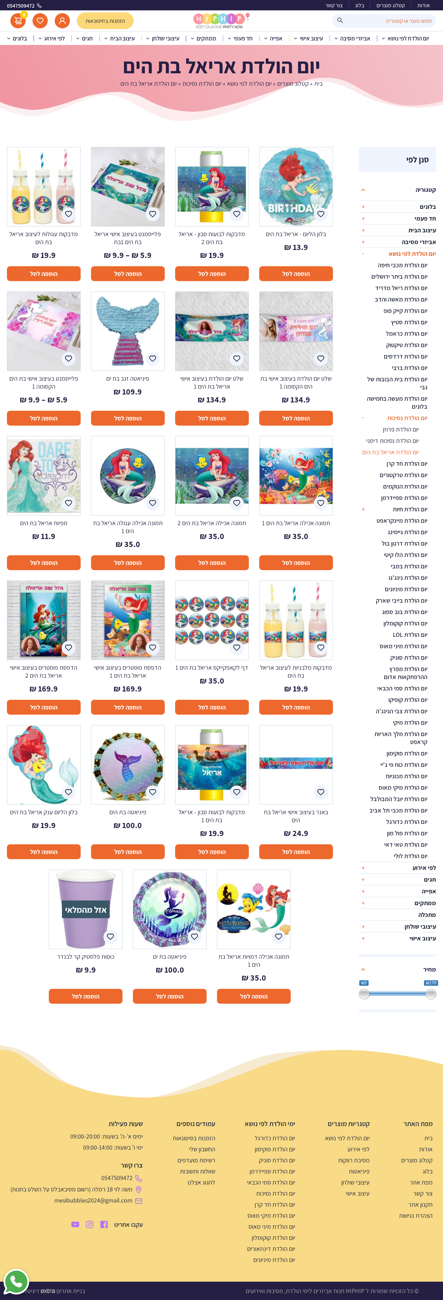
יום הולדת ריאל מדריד (401, 288)
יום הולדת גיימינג (407, 532)
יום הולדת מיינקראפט (402, 520)
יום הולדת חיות (410, 509)
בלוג (359, 5)
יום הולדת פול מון (407, 833)
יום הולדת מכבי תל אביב (398, 810)
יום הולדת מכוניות (406, 776)
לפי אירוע (424, 868)
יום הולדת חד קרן (407, 463)
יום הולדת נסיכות (202, 83)
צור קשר (334, 5)
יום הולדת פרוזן (401, 429)
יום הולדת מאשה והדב (401, 299)
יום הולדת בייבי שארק (401, 600)
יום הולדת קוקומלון (405, 623)
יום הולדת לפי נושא (249, 83)
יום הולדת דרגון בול (404, 543)
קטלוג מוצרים (391, 5)
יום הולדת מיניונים (406, 589)
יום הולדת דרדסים (405, 356)
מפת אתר (421, 1182)
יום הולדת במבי (409, 566)
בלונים (428, 207)
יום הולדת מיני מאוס (403, 646)
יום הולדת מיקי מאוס (403, 787)
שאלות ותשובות (197, 1171)
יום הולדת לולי (410, 856)
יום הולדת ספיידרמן (404, 498)
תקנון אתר (420, 1204)
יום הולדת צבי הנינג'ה (401, 711)
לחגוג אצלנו (201, 1182)
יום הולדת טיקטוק (406, 345)
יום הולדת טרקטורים (403, 475)
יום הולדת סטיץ (409, 322)
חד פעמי (425, 218)
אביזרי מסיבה (419, 242)
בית (318, 83)
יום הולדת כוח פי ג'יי (403, 765)
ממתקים (425, 903)
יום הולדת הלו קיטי (405, 555)
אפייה (429, 891)
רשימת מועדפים (196, 1160)
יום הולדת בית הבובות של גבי (397, 383)
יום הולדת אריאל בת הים (390, 452)
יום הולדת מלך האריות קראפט (400, 738)
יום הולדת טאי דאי (405, 844)
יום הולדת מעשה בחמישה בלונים (397, 402)
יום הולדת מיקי (410, 722)
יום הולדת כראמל (406, 333)
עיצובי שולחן (420, 926)
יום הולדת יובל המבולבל (398, 799)
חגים (430, 879)
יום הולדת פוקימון (407, 753)
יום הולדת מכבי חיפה (402, 265)
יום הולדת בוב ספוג (404, 612)
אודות (423, 5)
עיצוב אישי (422, 938)
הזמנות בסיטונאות (194, 1138)
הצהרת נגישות (416, 1215)
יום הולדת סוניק (408, 657)
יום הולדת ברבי (409, 368)
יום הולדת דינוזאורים (271, 1249)
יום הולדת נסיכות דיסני (392, 441)
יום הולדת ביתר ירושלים (399, 276)
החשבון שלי (202, 1149)
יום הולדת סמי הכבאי (402, 688)
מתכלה (427, 915)
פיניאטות (359, 1171)
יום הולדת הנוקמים (405, 486)
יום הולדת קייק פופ (405, 311)
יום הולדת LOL (410, 635)
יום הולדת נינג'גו (408, 578)
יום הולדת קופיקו (407, 700)
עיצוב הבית (422, 230)
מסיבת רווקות (354, 1160)
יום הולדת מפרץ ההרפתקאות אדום (405, 673)
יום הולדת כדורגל (406, 822)
